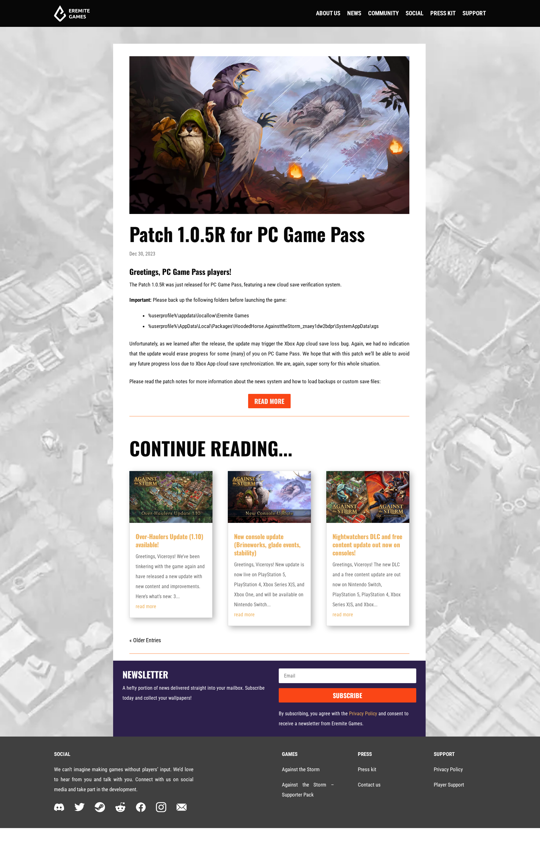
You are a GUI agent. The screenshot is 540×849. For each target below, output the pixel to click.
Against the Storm (301, 769)
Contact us (369, 785)
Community (383, 13)
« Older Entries (145, 640)
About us (328, 13)
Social (414, 13)
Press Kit (443, 13)
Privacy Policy (363, 714)
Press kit (367, 769)
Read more (269, 401)
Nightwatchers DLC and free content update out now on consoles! (367, 544)
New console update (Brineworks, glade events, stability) (267, 544)
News (354, 13)
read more (146, 606)
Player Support (449, 785)
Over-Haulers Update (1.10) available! (169, 540)
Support (474, 13)
